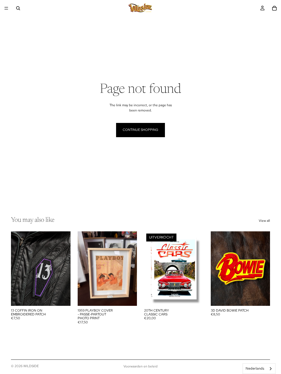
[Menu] (6, 8)
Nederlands (255, 368)
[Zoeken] (18, 8)
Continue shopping (140, 130)
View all (264, 220)
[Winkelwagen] (274, 8)
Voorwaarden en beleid (140, 366)
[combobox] (259, 368)
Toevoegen (66, 297)
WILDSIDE (31, 366)
